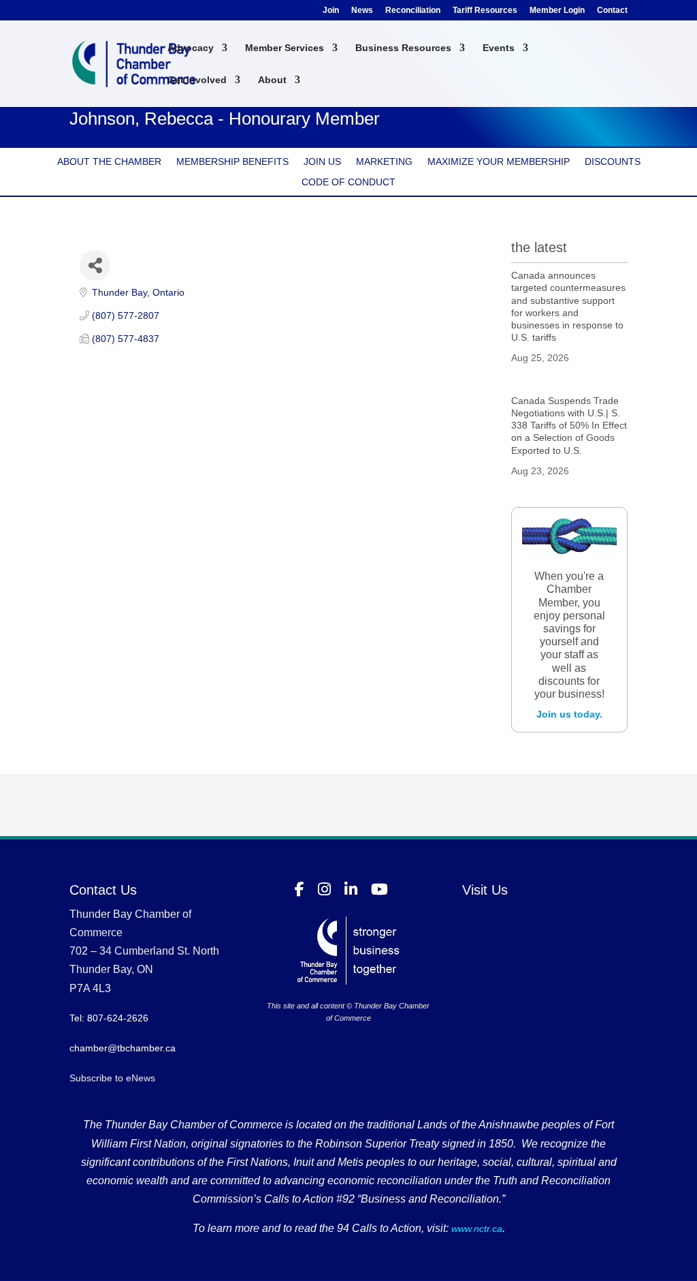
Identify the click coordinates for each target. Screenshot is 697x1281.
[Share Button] (95, 265)
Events (499, 48)
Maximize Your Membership (498, 162)
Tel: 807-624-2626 (108, 1018)
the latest (539, 247)
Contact (612, 10)
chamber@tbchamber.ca (122, 1048)
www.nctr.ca (475, 1228)
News (362, 10)
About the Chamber (109, 162)
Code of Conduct (348, 182)
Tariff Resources (485, 10)
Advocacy (190, 48)
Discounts (613, 162)
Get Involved (197, 80)
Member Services (284, 48)
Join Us (322, 162)
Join (331, 10)
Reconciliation (412, 10)
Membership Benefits (232, 162)
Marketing (384, 162)
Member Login (557, 10)
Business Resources (403, 48)
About (272, 80)
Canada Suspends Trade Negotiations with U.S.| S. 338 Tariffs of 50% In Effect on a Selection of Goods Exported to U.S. (569, 425)
